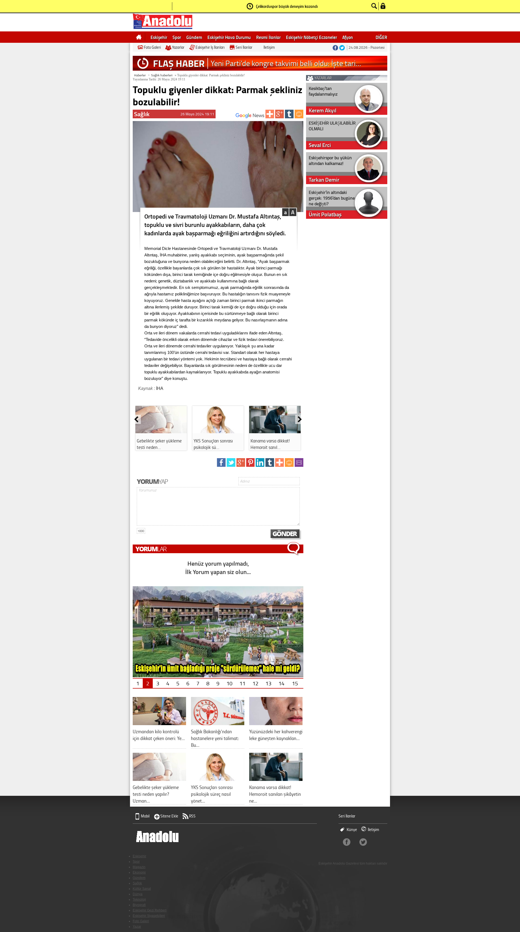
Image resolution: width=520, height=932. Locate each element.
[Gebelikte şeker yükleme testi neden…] (161, 431)
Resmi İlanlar (268, 37)
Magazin (139, 867)
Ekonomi (139, 872)
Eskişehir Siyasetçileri (149, 916)
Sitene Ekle (169, 816)
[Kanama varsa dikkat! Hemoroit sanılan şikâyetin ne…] (276, 778)
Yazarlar (178, 47)
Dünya (137, 894)
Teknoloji (139, 899)
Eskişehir (159, 37)
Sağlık (137, 883)
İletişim (269, 47)
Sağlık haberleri (162, 75)
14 (281, 683)
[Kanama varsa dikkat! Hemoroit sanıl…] (275, 431)
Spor (177, 37)
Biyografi (139, 905)
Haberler (140, 75)
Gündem (194, 37)
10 (229, 683)
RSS (192, 816)
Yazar (137, 926)
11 (242, 683)
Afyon (347, 37)
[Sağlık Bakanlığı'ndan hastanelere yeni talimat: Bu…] (217, 723)
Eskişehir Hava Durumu (229, 37)
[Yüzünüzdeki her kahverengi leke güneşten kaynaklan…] (276, 723)
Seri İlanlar (244, 47)
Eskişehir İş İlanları (210, 47)
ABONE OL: (227, 117)
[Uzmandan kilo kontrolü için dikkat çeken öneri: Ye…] (159, 723)
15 (295, 683)
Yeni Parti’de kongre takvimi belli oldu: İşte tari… (286, 63)
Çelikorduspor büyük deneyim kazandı (287, 6)
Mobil (145, 816)
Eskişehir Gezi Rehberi (150, 910)
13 (268, 683)
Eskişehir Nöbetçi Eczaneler (311, 37)
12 (255, 683)
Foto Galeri (152, 47)
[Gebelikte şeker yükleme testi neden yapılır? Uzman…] (159, 778)
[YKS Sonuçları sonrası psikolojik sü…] (218, 431)
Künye (352, 829)
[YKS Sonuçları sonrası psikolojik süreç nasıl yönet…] (217, 778)
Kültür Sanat (142, 889)
